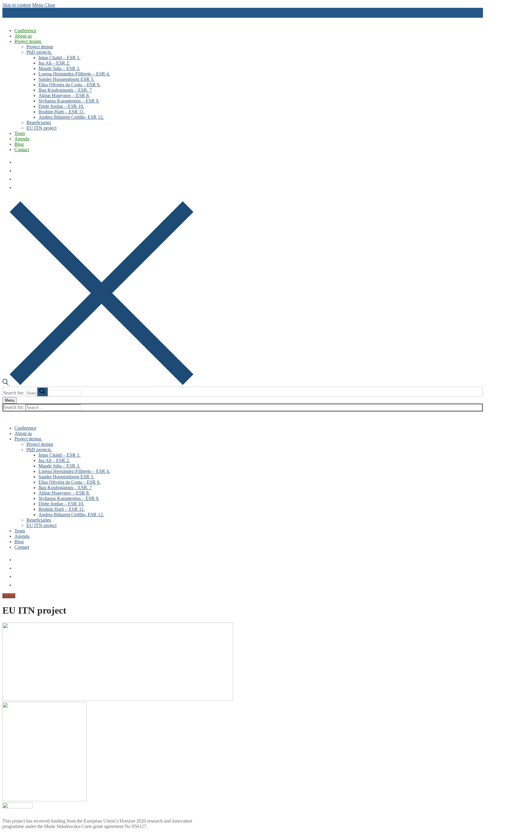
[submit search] (42, 391)
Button (8, 595)
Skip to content (16, 5)
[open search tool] (97, 383)
